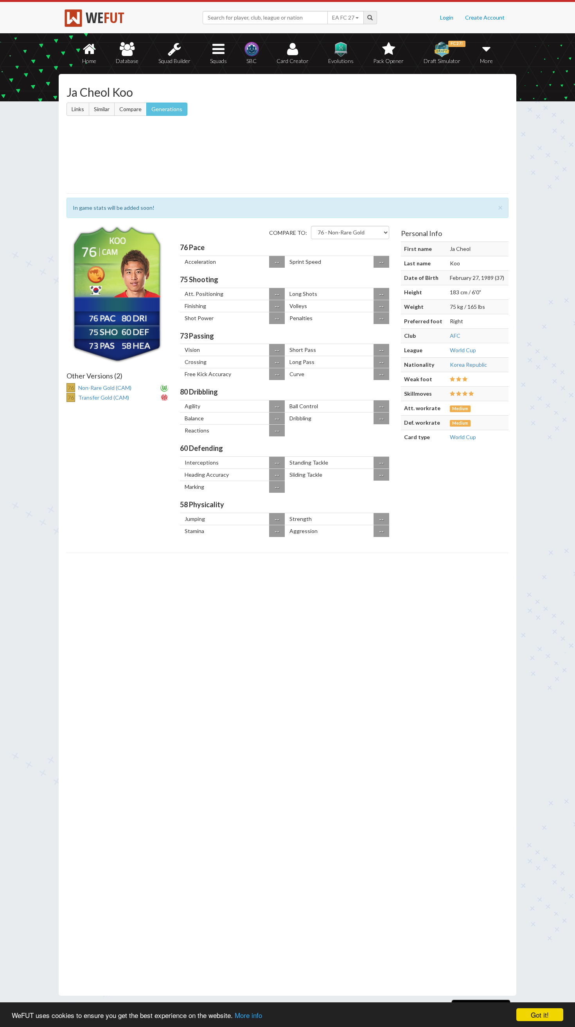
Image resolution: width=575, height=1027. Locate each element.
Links (78, 109)
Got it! (540, 1015)
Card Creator (293, 61)
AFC (455, 335)
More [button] (486, 61)
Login (446, 17)
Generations (166, 109)
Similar (102, 109)
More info (248, 1015)
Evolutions (341, 61)
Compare (130, 109)
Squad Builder (174, 61)
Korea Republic (468, 364)
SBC (251, 61)
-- (277, 261)
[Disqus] (287, 774)
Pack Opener (388, 61)
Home (89, 61)
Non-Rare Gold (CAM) (104, 387)
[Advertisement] (363, 135)
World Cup (463, 350)
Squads (218, 61)
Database (127, 61)
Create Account (485, 17)
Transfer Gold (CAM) (103, 397)
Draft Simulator (443, 52)
